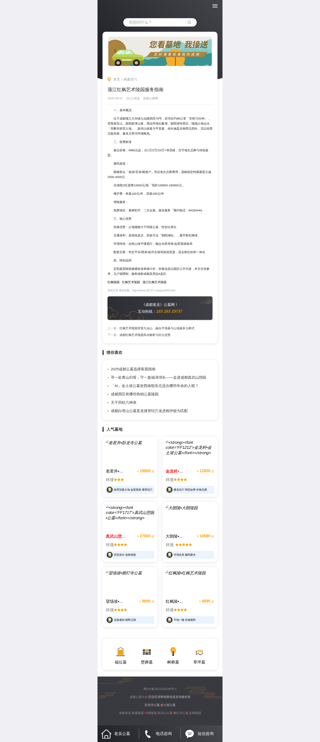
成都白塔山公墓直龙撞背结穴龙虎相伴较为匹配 (149, 411)
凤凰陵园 (138, 713)
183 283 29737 (169, 311)
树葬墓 (173, 662)
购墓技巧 (130, 79)
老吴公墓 (122, 733)
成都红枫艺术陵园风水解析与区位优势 (145, 335)
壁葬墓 (147, 662)
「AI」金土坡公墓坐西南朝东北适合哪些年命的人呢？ (155, 386)
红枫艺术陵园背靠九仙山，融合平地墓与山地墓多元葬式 (157, 328)
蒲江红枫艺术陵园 (154, 282)
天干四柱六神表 (123, 402)
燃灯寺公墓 (180, 713)
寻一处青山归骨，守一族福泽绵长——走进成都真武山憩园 (158, 377)
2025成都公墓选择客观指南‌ (133, 369)
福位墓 (121, 662)
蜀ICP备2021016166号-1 (160, 689)
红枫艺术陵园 (131, 282)
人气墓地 (114, 429)
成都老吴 (125, 713)
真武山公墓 (165, 713)
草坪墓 (199, 662)
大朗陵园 (151, 713)
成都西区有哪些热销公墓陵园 (134, 394)
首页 (116, 79)
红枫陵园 (114, 282)
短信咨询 (206, 733)
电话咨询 (164, 733)
